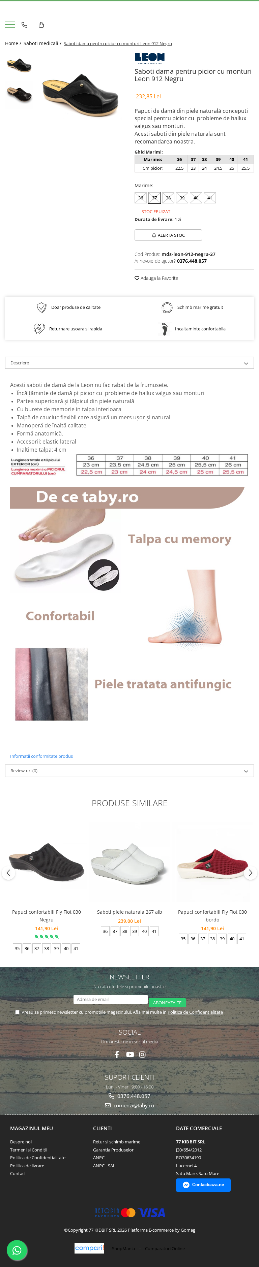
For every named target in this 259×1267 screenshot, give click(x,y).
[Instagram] (142, 1055)
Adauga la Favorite (158, 278)
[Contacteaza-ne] (24, 25)
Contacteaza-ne (208, 1184)
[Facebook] (117, 1055)
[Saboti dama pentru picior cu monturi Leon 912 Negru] (80, 95)
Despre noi (21, 1142)
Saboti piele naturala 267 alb (129, 912)
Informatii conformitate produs (41, 756)
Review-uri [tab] (23, 771)
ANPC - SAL (104, 1166)
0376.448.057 (133, 1096)
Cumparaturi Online (165, 1248)
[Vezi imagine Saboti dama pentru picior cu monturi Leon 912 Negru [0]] (19, 65)
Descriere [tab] (19, 363)
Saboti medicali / (43, 43)
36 (140, 198)
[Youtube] (130, 1055)
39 (182, 198)
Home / (14, 43)
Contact (18, 1173)
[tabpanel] (80, 95)
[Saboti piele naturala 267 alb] (129, 862)
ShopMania (123, 1248)
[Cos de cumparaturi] (41, 25)
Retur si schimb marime (116, 1142)
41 (209, 198)
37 (154, 198)
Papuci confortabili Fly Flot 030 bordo (212, 915)
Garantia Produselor (113, 1150)
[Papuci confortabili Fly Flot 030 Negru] (46, 862)
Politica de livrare (27, 1166)
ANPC (99, 1158)
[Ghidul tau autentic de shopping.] (89, 1248)
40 (196, 198)
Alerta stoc (171, 235)
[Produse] (11, 27)
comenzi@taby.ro (133, 1105)
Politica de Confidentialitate (195, 1012)
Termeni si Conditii (28, 1150)
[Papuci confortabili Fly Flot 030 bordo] (212, 862)
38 (168, 198)
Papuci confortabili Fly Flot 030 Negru (46, 915)
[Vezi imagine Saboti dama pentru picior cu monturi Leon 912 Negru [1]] (19, 95)
